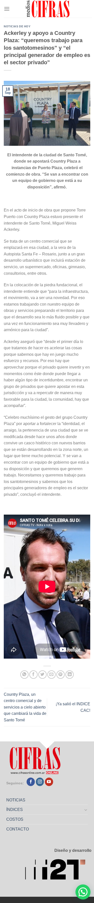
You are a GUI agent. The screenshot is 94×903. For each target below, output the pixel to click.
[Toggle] (86, 810)
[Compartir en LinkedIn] (69, 674)
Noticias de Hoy (17, 26)
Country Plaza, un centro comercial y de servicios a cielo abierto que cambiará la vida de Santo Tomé (25, 707)
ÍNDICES (14, 809)
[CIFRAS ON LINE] (47, 9)
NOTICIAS (15, 800)
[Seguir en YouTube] (49, 782)
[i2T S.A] (58, 871)
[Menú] (7, 9)
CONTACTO (17, 829)
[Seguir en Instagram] (40, 782)
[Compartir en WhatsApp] (24, 674)
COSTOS (14, 819)
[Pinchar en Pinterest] (60, 674)
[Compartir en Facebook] (33, 674)
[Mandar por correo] (51, 674)
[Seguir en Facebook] (31, 782)
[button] (82, 891)
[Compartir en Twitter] (42, 674)
